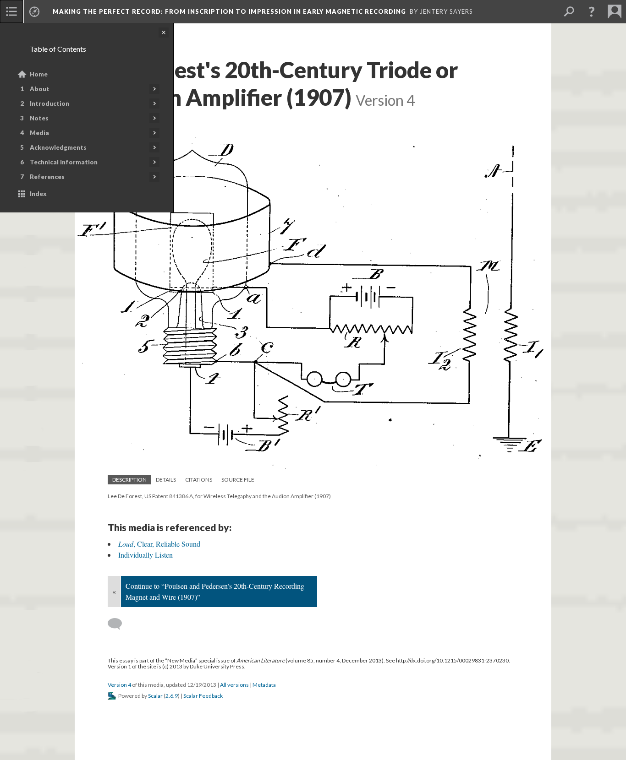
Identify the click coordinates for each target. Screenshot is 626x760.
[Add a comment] (119, 624)
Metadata (264, 684)
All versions (234, 684)
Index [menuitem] (38, 193)
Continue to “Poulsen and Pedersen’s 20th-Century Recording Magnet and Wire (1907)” (215, 591)
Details (166, 479)
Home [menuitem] (39, 74)
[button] (591, 11)
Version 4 (119, 684)
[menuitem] (11, 11)
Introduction (49, 103)
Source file (237, 479)
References (47, 176)
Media (39, 132)
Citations (198, 479)
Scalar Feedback (203, 695)
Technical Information (64, 162)
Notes (39, 118)
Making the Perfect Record (229, 11)
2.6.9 (171, 695)
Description (129, 479)
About (39, 88)
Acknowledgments (58, 147)
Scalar (155, 695)
